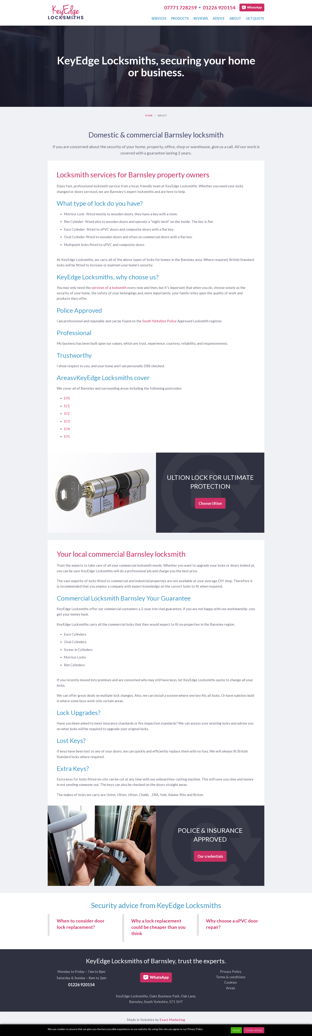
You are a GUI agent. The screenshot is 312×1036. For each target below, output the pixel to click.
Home (149, 115)
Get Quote (255, 18)
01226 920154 (219, 7)
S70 (67, 398)
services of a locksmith (109, 287)
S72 (67, 413)
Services (158, 18)
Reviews (201, 18)
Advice (219, 18)
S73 (67, 421)
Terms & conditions (230, 977)
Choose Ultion (210, 503)
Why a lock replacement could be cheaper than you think (158, 927)
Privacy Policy (230, 971)
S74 (67, 429)
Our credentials (210, 856)
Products (180, 18)
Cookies (230, 982)
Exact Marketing (172, 1020)
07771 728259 (180, 7)
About (235, 18)
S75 (67, 436)
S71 (67, 406)
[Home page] (66, 17)
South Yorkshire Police (159, 321)
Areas (230, 988)
